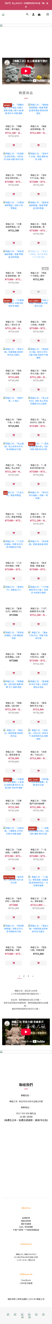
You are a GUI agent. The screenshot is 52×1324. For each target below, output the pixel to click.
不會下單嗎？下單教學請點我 (26, 1229)
